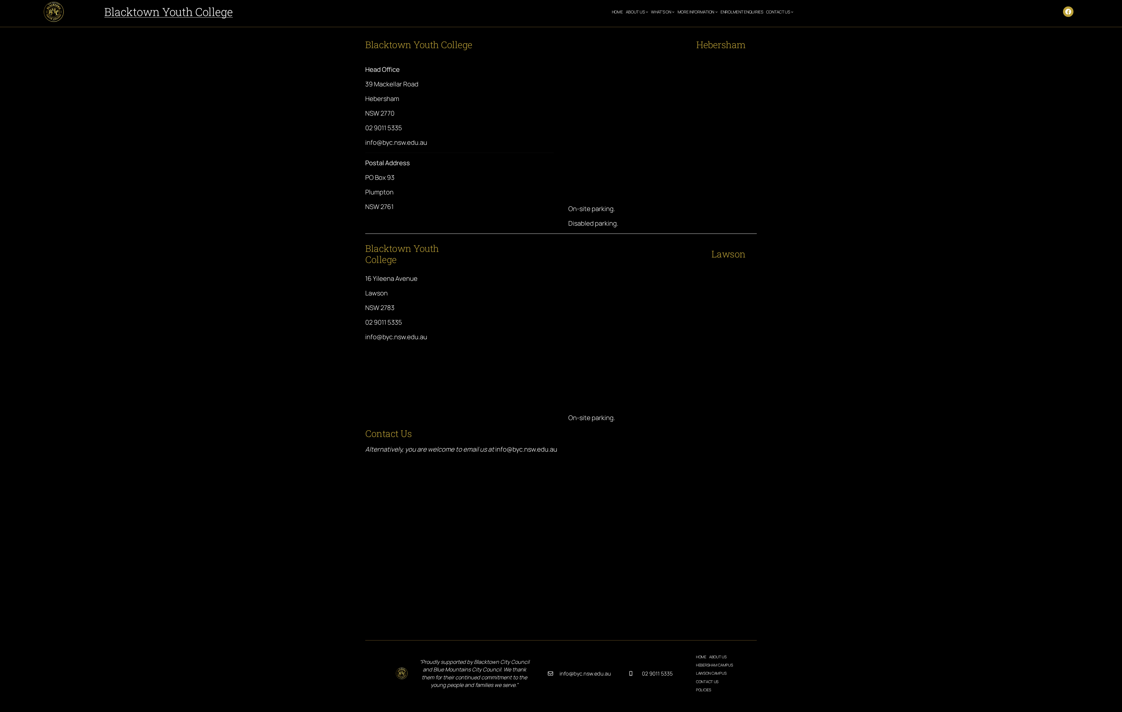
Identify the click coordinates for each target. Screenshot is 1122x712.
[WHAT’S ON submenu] (673, 12)
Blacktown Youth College (168, 11)
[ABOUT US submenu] (647, 12)
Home (617, 12)
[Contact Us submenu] (792, 12)
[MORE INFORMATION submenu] (716, 12)
